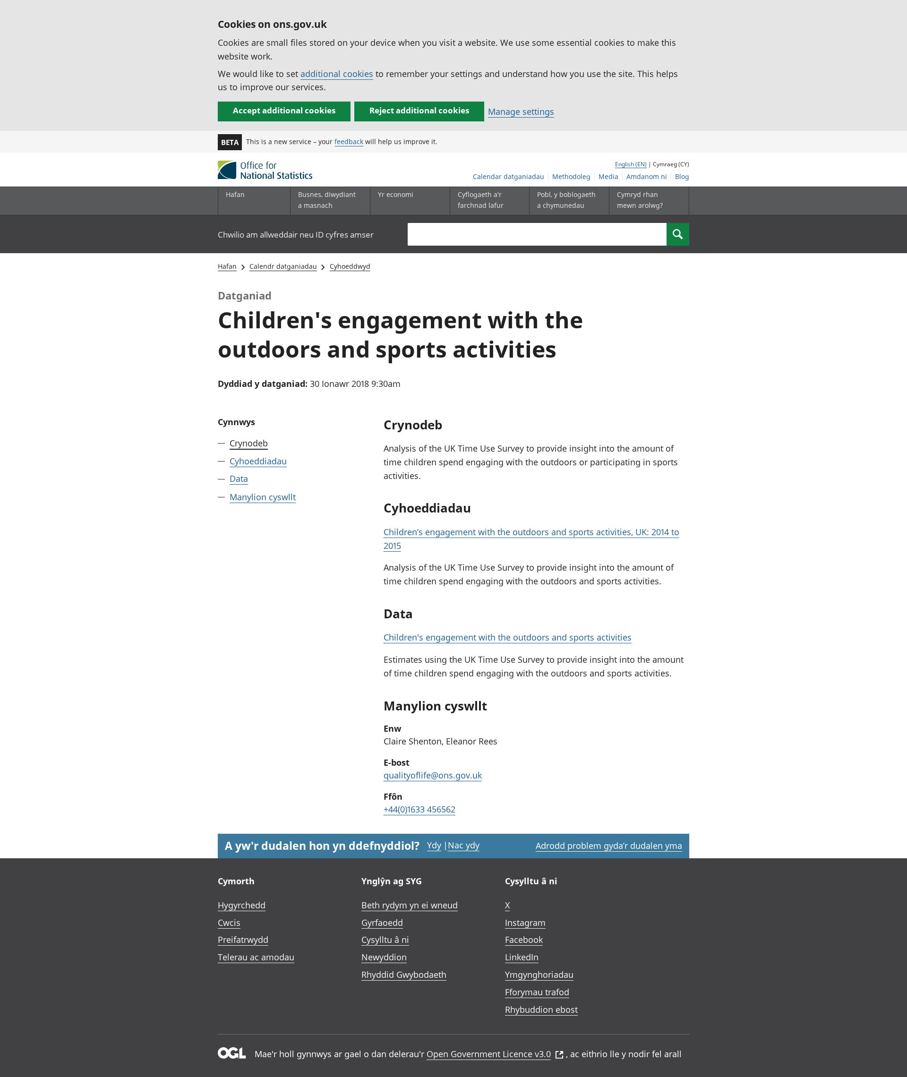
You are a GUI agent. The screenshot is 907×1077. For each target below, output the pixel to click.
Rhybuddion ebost (541, 1009)
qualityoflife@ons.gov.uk (433, 775)
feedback (348, 141)
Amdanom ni (646, 176)
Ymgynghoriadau (539, 974)
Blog (682, 176)
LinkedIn (522, 957)
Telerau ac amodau (256, 957)
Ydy (434, 845)
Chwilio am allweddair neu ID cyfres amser (296, 234)
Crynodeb (249, 443)
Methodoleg (571, 176)
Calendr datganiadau (283, 266)
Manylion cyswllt (263, 496)
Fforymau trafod (537, 992)
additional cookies (336, 73)
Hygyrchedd (241, 905)
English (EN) (631, 164)
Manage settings (521, 111)
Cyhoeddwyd (350, 266)
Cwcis (229, 922)
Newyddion (384, 957)
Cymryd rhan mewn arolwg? (640, 199)
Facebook (524, 939)
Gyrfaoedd (382, 922)
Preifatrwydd (243, 939)
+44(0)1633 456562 (419, 809)
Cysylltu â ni (385, 939)
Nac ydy (463, 845)
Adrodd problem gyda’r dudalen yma (609, 845)
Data (239, 478)
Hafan (235, 194)
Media (608, 176)
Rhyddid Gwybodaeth (403, 974)
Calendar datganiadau (508, 176)
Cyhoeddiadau (258, 461)
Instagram (525, 922)
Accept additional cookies (284, 110)
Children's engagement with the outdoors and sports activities (508, 637)
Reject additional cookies (419, 110)
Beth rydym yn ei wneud (409, 905)
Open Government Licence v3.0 (489, 1054)
